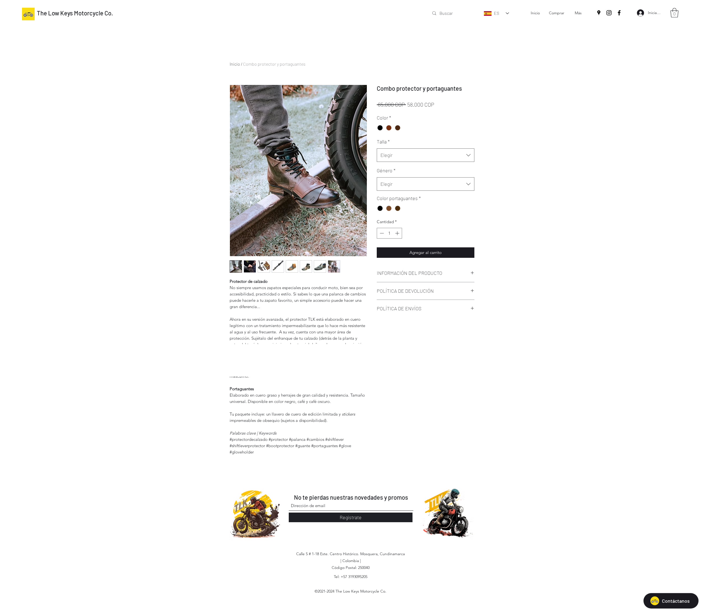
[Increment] (398, 233)
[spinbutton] (389, 233)
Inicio (235, 64)
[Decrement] (381, 233)
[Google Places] (598, 12)
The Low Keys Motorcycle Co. (75, 12)
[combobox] (425, 155)
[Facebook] (619, 12)
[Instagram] (609, 12)
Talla (383, 142)
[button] (674, 13)
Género (386, 170)
